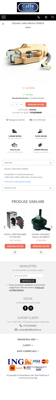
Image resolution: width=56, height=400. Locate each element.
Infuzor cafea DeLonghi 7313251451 (15, 235)
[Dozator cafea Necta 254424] (28, 58)
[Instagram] (30, 308)
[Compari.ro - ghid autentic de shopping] (28, 389)
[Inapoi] (2, 24)
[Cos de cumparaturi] (46, 17)
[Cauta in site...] (53, 17)
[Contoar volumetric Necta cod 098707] (40, 220)
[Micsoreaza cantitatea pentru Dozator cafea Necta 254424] (12, 104)
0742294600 (29, 325)
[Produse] (3, 18)
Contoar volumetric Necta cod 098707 (41, 235)
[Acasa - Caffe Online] (28, 7)
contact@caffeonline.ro (29, 329)
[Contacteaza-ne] (39, 17)
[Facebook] (25, 308)
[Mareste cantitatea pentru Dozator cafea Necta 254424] (21, 104)
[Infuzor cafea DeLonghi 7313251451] (15, 220)
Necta (28, 27)
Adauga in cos (36, 104)
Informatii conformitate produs (17, 181)
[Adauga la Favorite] (15, 252)
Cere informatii (39, 119)
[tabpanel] (28, 58)
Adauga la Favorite (16, 119)
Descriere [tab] (8, 162)
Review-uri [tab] (10, 187)
